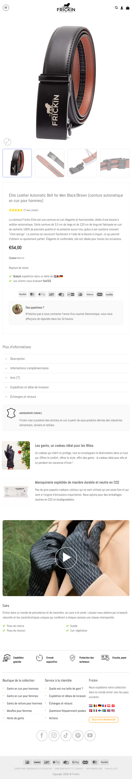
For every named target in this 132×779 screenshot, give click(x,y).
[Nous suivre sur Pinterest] (78, 735)
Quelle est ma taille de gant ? (66, 688)
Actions (53, 718)
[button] (6, 8)
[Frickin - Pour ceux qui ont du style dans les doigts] (66, 7)
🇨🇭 (113, 706)
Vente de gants (15, 718)
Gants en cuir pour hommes (22, 688)
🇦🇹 (109, 706)
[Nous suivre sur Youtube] (90, 735)
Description (17, 358)
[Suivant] (122, 83)
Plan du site (111, 768)
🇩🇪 (100, 706)
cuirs (71, 613)
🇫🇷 (104, 706)
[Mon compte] (122, 8)
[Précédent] (9, 83)
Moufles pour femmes (19, 711)
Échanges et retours (61, 703)
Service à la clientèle (58, 680)
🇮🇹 (95, 710)
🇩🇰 (91, 710)
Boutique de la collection (18, 680)
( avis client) (31, 210)
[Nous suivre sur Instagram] (53, 735)
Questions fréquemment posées (67, 711)
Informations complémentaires (29, 368)
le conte (81, 613)
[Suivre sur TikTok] (66, 735)
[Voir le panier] (127, 8)
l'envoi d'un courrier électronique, (80, 314)
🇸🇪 (104, 710)
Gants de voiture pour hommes (24, 703)
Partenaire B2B (94, 768)
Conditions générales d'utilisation (33, 768)
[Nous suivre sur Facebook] (41, 735)
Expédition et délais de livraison (67, 696)
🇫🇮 (100, 710)
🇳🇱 (91, 706)
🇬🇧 (109, 710)
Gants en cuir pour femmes (22, 696)
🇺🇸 (113, 710)
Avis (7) (15, 377)
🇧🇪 (95, 706)
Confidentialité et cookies (69, 768)
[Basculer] (6, 359)
